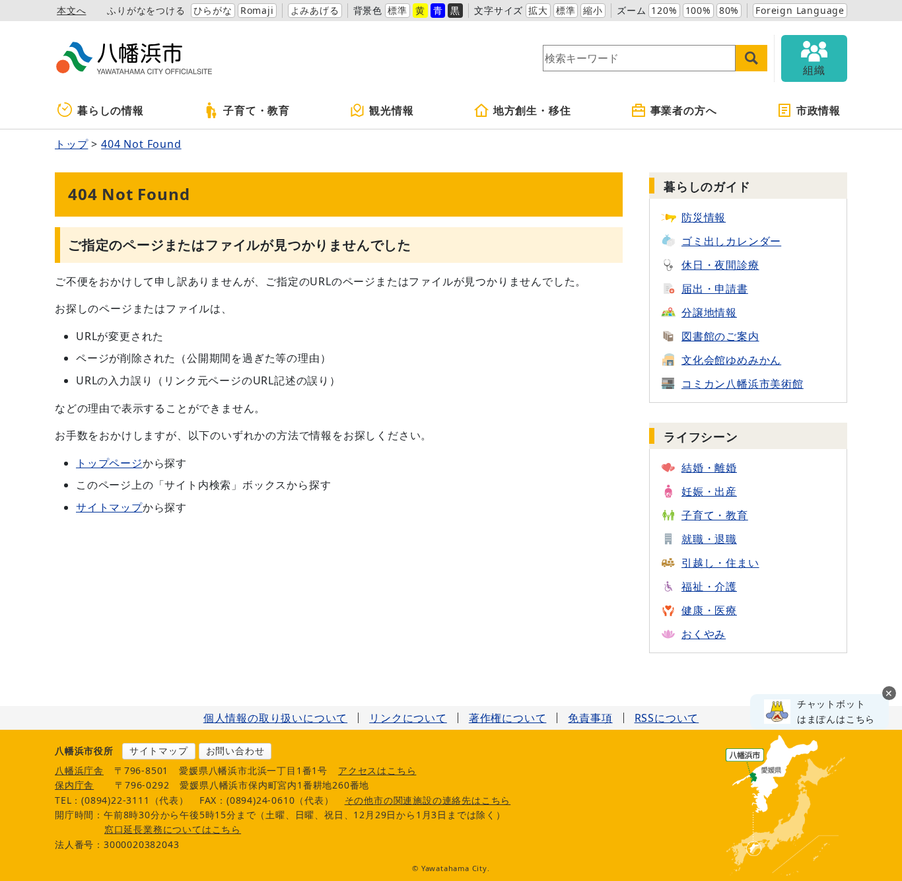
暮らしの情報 (110, 110)
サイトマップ (109, 507)
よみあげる (315, 10)
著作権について (508, 718)
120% (664, 10)
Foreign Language (800, 10)
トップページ (109, 463)
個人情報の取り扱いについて (275, 718)
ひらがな (212, 10)
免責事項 (590, 718)
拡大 (538, 10)
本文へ (71, 10)
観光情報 (391, 110)
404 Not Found (141, 144)
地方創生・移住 (532, 110)
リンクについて (408, 718)
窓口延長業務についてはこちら (172, 829)
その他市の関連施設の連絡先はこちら (428, 800)
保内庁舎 (74, 785)
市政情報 (818, 110)
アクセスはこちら (377, 770)
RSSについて (667, 718)
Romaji (257, 10)
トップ (71, 144)
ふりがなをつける (146, 10)
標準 (397, 10)
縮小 (593, 10)
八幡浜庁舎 (79, 770)
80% (729, 10)
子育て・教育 (256, 110)
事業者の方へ (683, 110)
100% (698, 10)
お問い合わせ (235, 750)
